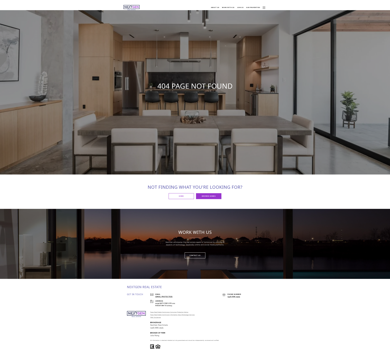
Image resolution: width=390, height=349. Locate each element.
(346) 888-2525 (234, 296)
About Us (215, 7)
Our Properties (253, 7)
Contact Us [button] (195, 255)
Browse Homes (209, 196)
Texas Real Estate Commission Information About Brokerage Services (172, 315)
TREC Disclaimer (155, 317)
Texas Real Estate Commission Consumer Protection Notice (169, 312)
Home (181, 196)
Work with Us (228, 7)
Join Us (240, 7)
